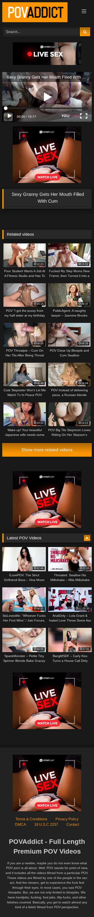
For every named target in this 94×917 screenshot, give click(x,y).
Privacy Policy (66, 819)
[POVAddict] (38, 13)
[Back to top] (80, 903)
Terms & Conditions (31, 819)
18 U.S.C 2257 (46, 824)
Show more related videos (47, 449)
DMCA (20, 824)
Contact (72, 824)
